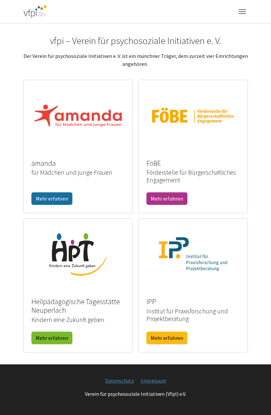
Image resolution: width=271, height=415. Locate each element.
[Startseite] (35, 11)
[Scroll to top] (256, 400)
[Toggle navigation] (242, 11)
